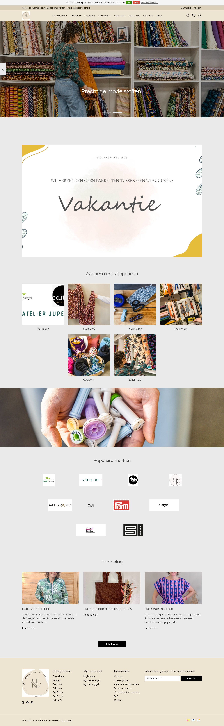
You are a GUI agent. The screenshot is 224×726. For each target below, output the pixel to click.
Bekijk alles (112, 644)
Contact (118, 700)
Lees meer (29, 628)
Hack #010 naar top (159, 609)
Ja (129, 3)
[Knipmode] (133, 480)
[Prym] (121, 505)
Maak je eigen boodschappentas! (108, 609)
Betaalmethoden (122, 688)
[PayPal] (193, 720)
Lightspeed (67, 720)
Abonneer (191, 678)
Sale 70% (148, 15)
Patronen (181, 328)
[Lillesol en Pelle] (175, 480)
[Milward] (60, 505)
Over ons (118, 676)
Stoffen (56, 680)
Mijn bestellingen (91, 680)
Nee (136, 3)
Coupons (90, 15)
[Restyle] (164, 505)
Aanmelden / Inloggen (191, 8)
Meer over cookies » (149, 3)
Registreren (89, 676)
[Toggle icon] (188, 15)
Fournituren (135, 328)
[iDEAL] (188, 720)
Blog (159, 15)
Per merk (43, 328)
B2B (116, 696)
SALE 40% (119, 15)
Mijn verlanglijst (91, 684)
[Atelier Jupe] (91, 480)
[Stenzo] (91, 530)
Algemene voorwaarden (126, 684)
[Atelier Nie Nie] (26, 15)
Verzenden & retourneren (127, 692)
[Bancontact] (198, 720)
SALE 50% (134, 15)
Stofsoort (89, 328)
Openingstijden (121, 680)
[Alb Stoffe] (49, 480)
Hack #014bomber (35, 609)
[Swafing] (133, 530)
